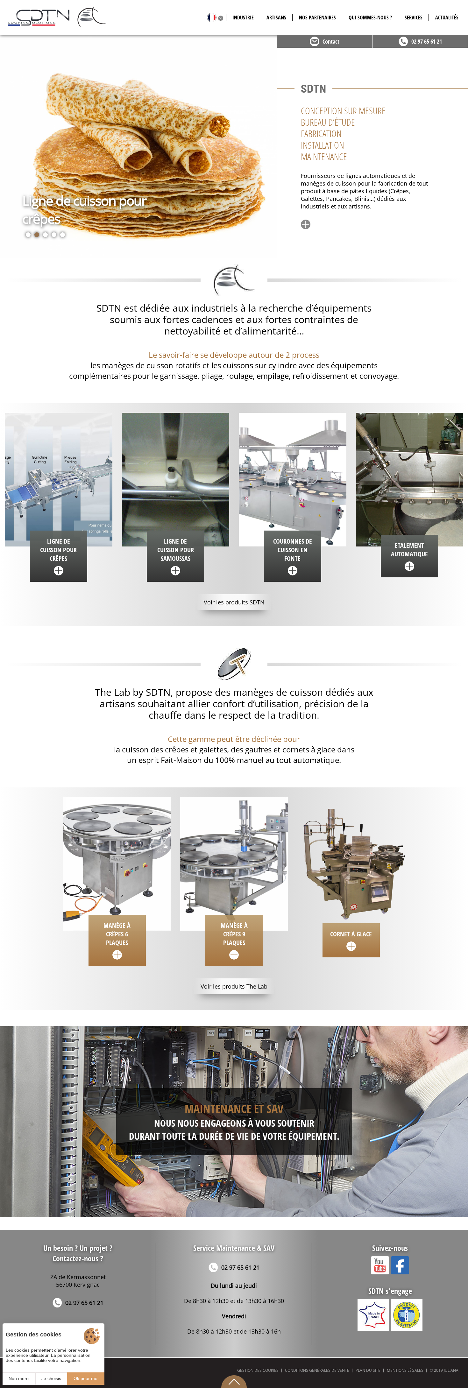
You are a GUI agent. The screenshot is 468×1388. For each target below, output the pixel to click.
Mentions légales (405, 1370)
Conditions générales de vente (317, 1370)
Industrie (243, 17)
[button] (28, 234)
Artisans (276, 17)
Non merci (19, 1378)
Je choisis (51, 1378)
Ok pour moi (86, 1378)
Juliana (451, 1370)
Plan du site (368, 1370)
